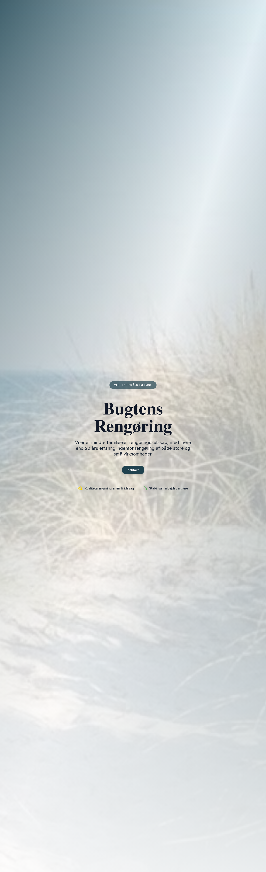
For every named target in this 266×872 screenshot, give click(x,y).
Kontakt (133, 470)
